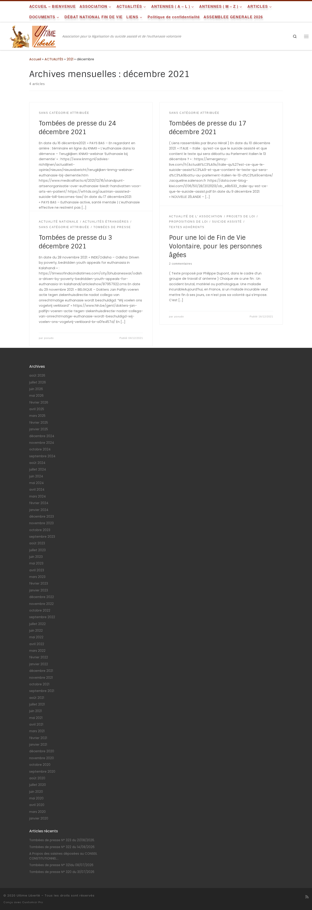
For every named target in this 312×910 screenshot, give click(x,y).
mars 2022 (37, 651)
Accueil (35, 59)
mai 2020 (36, 798)
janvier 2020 (38, 818)
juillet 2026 (37, 382)
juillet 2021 (37, 704)
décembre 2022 (41, 597)
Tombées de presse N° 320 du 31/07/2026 (61, 872)
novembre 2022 (41, 604)
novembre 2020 (41, 758)
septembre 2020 (42, 771)
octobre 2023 (39, 530)
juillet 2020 (37, 785)
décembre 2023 (41, 516)
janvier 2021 (38, 744)
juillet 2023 (37, 550)
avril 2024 (37, 489)
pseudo (179, 316)
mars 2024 (37, 496)
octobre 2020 (39, 765)
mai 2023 (36, 563)
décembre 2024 (41, 436)
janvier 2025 (38, 429)
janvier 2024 (38, 510)
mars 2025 (37, 416)
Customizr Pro (32, 902)
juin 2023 (36, 557)
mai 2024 (36, 483)
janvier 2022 (38, 664)
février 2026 (38, 402)
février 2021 (38, 738)
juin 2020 (36, 792)
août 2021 (36, 698)
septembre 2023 (42, 537)
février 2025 (38, 422)
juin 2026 (36, 389)
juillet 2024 (37, 469)
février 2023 (38, 583)
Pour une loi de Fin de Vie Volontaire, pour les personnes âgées (215, 246)
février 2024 (38, 503)
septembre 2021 (41, 691)
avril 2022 (36, 644)
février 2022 (38, 657)
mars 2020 (37, 812)
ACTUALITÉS (54, 59)
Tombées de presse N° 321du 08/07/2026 (61, 865)
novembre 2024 (41, 443)
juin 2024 (36, 476)
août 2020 (37, 778)
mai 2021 (35, 718)
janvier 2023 (38, 590)
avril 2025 (36, 409)
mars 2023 (37, 577)
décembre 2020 (41, 751)
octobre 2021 (39, 684)
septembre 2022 (42, 617)
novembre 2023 (41, 523)
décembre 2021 (41, 671)
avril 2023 (36, 570)
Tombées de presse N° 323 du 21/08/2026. (62, 840)
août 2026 (37, 375)
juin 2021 (35, 711)
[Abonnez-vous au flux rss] (307, 897)
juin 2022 (36, 630)
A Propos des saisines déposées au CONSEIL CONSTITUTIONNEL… (63, 856)
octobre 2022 (39, 610)
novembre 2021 (41, 678)
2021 (70, 59)
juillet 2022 (37, 624)
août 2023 (37, 543)
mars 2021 (37, 731)
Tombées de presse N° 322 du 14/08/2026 (62, 847)
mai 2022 (36, 637)
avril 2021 (36, 724)
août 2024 (37, 463)
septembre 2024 (42, 456)
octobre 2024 (40, 449)
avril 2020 (36, 805)
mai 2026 (36, 396)
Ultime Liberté (28, 895)
